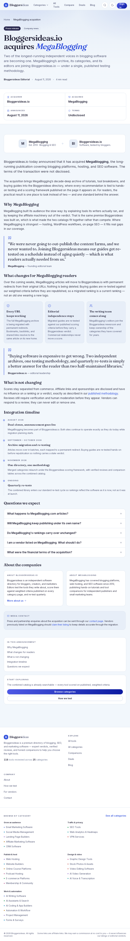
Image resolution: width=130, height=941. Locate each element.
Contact (8, 797)
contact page (96, 621)
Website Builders (15, 864)
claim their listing (60, 624)
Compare (69, 5)
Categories (39, 5)
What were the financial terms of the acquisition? (39, 552)
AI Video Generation (80, 873)
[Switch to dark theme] (112, 5)
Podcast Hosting (14, 873)
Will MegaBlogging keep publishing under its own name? (44, 523)
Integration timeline (17, 661)
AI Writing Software (16, 896)
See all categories (116, 815)
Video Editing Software (82, 868)
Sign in (121, 6)
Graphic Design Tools (81, 859)
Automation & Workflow (18, 910)
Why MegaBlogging (17, 647)
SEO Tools (75, 827)
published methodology (103, 393)
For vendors (10, 791)
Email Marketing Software (19, 827)
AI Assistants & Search (17, 900)
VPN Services (77, 836)
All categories (75, 747)
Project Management (17, 915)
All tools (72, 741)
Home (7, 19)
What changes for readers (21, 652)
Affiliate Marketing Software (20, 841)
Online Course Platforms (18, 868)
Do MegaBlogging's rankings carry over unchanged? (41, 533)
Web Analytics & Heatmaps (84, 832)
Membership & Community (19, 883)
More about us (15, 600)
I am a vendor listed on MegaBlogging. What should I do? (44, 542)
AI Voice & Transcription (82, 878)
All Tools (56, 5)
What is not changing (18, 657)
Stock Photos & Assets (81, 864)
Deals (82, 5)
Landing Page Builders (17, 836)
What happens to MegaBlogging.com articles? (37, 513)
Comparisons (75, 753)
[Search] (105, 5)
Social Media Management (20, 832)
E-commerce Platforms (18, 878)
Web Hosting (13, 859)
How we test (65, 698)
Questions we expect (18, 666)
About (7, 779)
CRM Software (13, 846)
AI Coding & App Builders (19, 905)
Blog (92, 5)
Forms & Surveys (14, 920)
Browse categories (65, 691)
